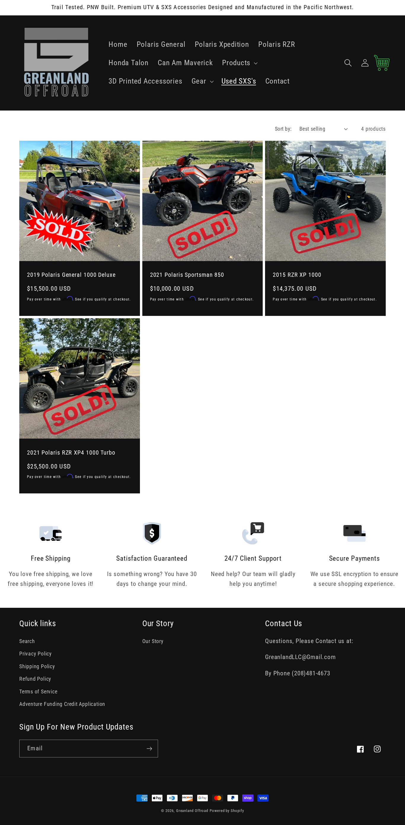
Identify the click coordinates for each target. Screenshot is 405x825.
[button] (239, 63)
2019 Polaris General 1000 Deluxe (71, 274)
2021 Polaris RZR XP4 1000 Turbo (71, 452)
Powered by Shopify (227, 810)
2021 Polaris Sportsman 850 (187, 274)
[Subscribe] (149, 749)
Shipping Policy (37, 666)
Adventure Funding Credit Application (62, 704)
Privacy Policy (35, 653)
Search (27, 641)
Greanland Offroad (192, 810)
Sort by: (283, 129)
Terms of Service (38, 691)
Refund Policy (35, 679)
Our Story (153, 641)
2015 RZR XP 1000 (297, 274)
